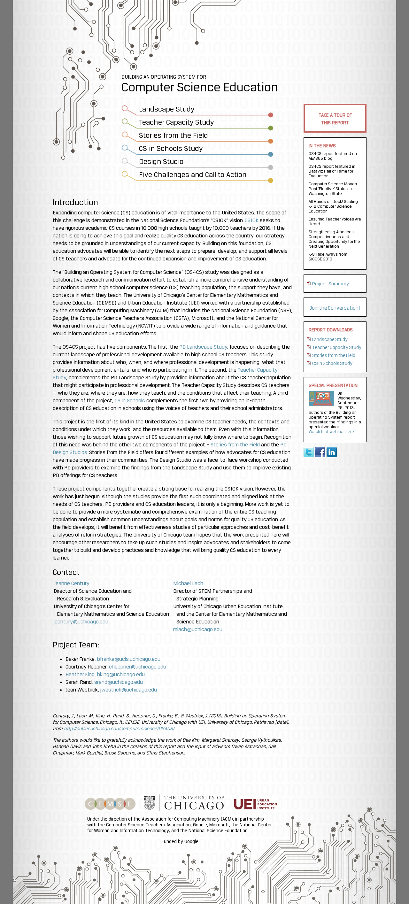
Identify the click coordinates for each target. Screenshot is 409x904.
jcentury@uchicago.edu (81, 621)
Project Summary (330, 284)
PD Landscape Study (203, 347)
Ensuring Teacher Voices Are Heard (335, 221)
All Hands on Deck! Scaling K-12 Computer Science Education (334, 206)
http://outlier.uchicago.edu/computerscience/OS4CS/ (119, 728)
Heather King (80, 674)
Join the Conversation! (335, 308)
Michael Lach (188, 583)
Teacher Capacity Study (336, 347)
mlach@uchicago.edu (197, 629)
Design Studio (161, 161)
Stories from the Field (333, 355)
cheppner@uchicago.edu (137, 666)
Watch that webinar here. (332, 431)
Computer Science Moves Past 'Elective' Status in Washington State (333, 188)
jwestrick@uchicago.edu (128, 689)
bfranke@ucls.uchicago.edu (128, 659)
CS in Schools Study (332, 363)
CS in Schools (130, 400)
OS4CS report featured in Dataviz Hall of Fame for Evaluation (332, 171)
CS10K (252, 220)
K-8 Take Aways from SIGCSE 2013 (328, 256)
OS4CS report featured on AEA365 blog (333, 156)
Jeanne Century (71, 583)
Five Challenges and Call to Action (192, 174)
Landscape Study (330, 339)
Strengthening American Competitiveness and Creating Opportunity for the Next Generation (334, 239)
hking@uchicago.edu (121, 674)
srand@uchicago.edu (118, 682)
